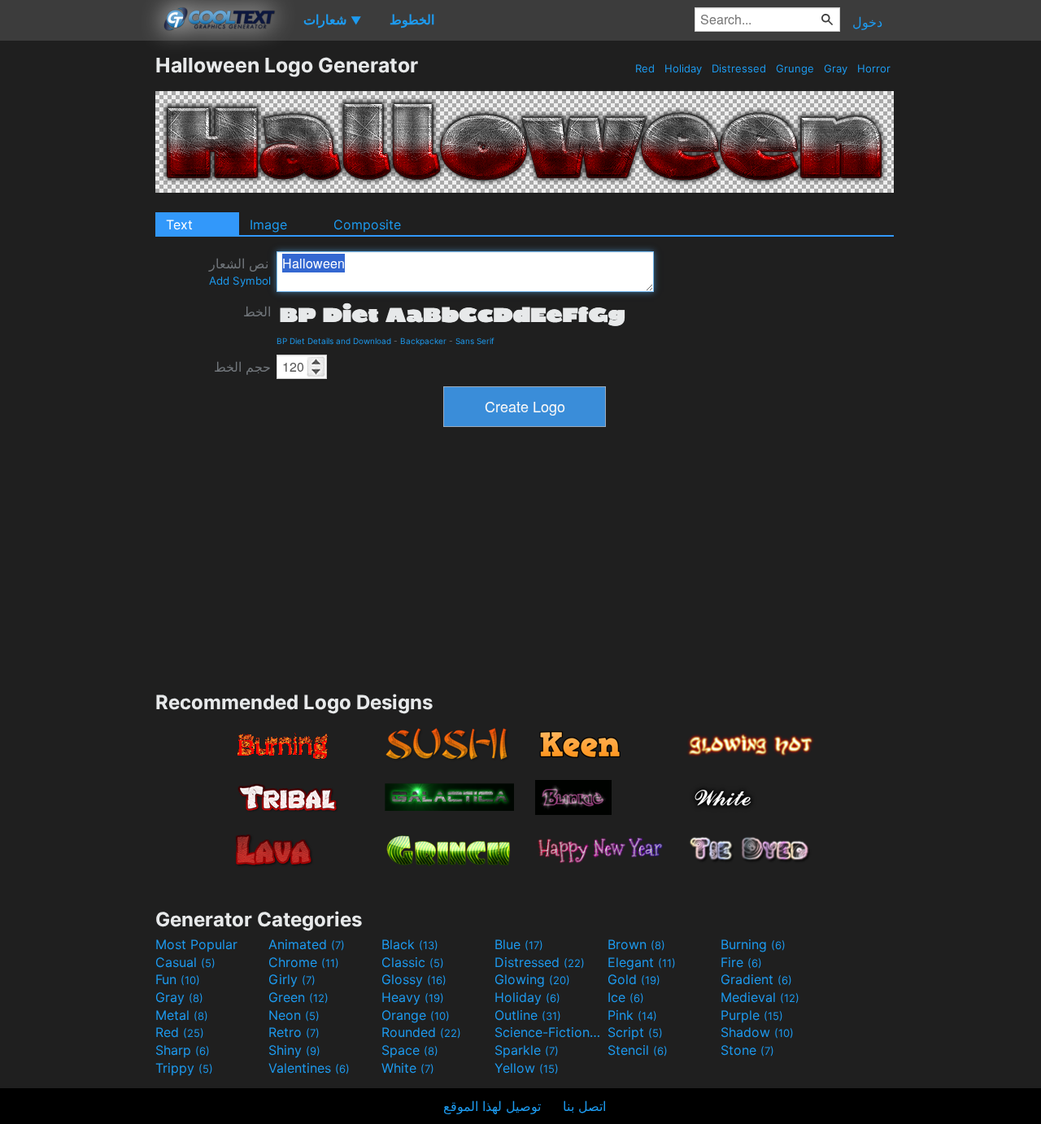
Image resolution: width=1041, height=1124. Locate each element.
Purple (752, 1015)
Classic (412, 962)
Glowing (532, 979)
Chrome (303, 962)
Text (179, 224)
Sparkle (526, 1050)
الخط (257, 311)
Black (409, 944)
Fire (741, 962)
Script (635, 1032)
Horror (874, 68)
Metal (181, 1015)
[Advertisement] (77, 297)
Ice (626, 997)
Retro (294, 1032)
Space (409, 1050)
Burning (753, 944)
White (407, 1068)
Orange (415, 1015)
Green (298, 997)
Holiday (683, 68)
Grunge (795, 68)
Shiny (294, 1050)
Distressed (738, 68)
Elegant (642, 962)
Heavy (412, 997)
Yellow (526, 1068)
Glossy (413, 979)
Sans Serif (474, 341)
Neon (294, 1015)
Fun (177, 979)
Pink (632, 1015)
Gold (634, 979)
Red (645, 68)
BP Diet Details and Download (334, 341)
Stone (747, 1050)
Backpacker (423, 341)
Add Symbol (240, 280)
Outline (527, 1015)
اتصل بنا (584, 1106)
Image (268, 224)
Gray (836, 68)
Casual (185, 962)
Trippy (184, 1068)
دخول (867, 22)
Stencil (638, 1050)
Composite (367, 224)
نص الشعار (240, 271)
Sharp (182, 1050)
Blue (518, 944)
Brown (636, 944)
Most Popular (196, 944)
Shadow (757, 1032)
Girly (292, 979)
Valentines (309, 1068)
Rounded (421, 1032)
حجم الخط (242, 367)
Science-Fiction (548, 1032)
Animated (306, 944)
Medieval (760, 997)
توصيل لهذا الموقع (492, 1106)
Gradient (756, 979)
